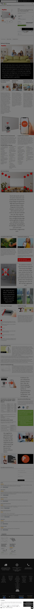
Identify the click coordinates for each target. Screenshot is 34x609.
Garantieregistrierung (17, 584)
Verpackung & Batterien (17, 588)
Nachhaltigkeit (24, 582)
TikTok (31, 580)
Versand (3, 578)
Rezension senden (21, 480)
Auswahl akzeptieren (28, 604)
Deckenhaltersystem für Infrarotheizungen (4, 545)
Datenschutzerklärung (17, 582)
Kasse (11, 580)
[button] (25, 32)
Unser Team (24, 579)
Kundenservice (24, 577)
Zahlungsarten (3, 579)
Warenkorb (10, 579)
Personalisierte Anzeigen (15, 605)
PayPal (19, 606)
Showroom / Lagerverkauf (3, 581)
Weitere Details (9, 39)
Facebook (30, 577)
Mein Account (11, 577)
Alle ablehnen (28, 605)
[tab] (3, 39)
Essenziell (3, 605)
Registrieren (10, 578)
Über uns (24, 578)
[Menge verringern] (20, 29)
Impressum (17, 577)
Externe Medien (4, 606)
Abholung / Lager (3, 582)
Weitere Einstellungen (9, 607)
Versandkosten (24, 24)
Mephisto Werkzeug (9, 5)
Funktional (3, 607)
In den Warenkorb (27, 29)
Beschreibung (3, 39)
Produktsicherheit (15, 39)
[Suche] (17, 1)
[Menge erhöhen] (20, 28)
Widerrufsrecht (17, 578)
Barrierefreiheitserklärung (17, 580)
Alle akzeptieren (28, 602)
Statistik (8, 605)
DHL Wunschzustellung (12, 606)
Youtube (30, 579)
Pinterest (30, 581)
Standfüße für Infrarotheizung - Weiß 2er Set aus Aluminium (13, 545)
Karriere (24, 581)
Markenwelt (24, 580)
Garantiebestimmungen (17, 586)
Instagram (30, 578)
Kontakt (3, 577)
